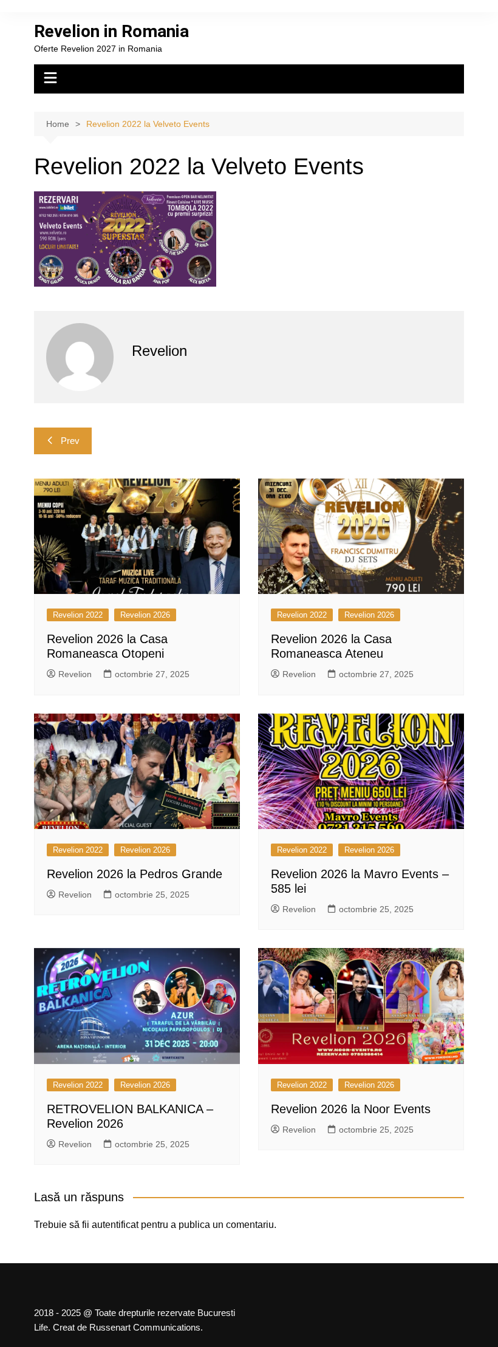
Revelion (75, 674)
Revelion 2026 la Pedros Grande (134, 874)
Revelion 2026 (145, 614)
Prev (70, 440)
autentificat (115, 1224)
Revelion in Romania (111, 31)
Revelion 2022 (78, 614)
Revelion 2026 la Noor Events (351, 1109)
